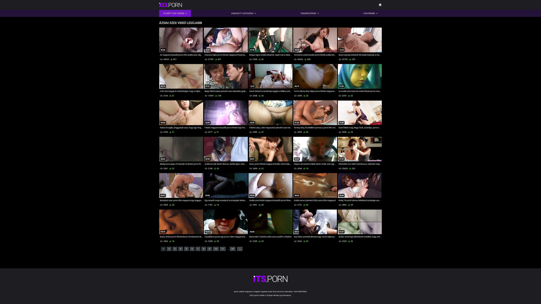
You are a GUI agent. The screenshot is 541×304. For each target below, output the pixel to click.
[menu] (380, 5)
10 (216, 249)
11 (223, 249)
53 (232, 249)
